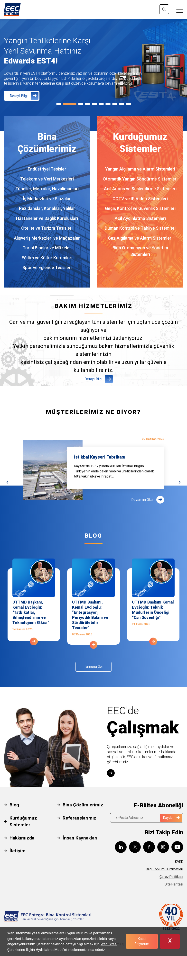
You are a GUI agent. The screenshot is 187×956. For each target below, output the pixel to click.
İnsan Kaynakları (80, 838)
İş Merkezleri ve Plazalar (47, 198)
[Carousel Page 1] (58, 104)
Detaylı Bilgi (19, 96)
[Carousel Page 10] (128, 104)
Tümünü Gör (93, 666)
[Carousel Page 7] (108, 104)
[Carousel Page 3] (80, 104)
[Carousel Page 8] (114, 104)
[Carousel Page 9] (121, 104)
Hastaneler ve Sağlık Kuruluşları (47, 218)
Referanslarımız (79, 818)
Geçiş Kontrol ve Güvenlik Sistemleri (140, 208)
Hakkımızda (21, 838)
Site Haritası (174, 884)
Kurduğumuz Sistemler (23, 821)
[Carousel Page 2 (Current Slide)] (69, 104)
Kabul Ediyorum (142, 941)
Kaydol (168, 818)
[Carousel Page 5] (94, 104)
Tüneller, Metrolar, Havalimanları (47, 188)
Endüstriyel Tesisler (47, 168)
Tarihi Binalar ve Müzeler (47, 247)
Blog (14, 805)
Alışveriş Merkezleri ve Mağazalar (47, 238)
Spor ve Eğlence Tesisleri (47, 267)
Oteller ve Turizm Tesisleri (47, 228)
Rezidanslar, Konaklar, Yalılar (47, 208)
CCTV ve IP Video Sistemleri (140, 198)
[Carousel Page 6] (101, 104)
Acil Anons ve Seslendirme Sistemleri (140, 188)
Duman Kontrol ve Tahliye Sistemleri (140, 228)
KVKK (179, 862)
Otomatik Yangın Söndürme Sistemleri (140, 178)
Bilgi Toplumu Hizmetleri (164, 869)
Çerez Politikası (171, 877)
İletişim (17, 851)
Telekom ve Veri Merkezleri (47, 178)
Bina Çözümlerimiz (83, 805)
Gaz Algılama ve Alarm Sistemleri (140, 238)
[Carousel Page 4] (87, 104)
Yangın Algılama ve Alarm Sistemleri (140, 168)
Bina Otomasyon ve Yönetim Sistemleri (140, 251)
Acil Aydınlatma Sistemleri (140, 218)
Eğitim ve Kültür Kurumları (47, 257)
